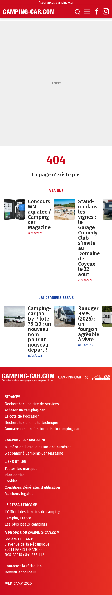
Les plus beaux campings (26, 524)
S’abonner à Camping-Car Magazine (34, 453)
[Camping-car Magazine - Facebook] (97, 11)
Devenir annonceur (20, 572)
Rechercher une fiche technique (31, 422)
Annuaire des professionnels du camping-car (42, 429)
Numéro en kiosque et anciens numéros (38, 447)
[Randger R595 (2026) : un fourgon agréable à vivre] (64, 327)
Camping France (18, 518)
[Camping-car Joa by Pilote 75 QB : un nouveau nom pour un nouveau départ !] (14, 332)
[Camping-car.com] (28, 11)
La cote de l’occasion (22, 416)
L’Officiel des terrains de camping (32, 512)
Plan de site (14, 475)
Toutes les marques (21, 468)
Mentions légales (19, 493)
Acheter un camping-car (25, 410)
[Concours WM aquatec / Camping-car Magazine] (14, 217)
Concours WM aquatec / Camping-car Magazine (39, 214)
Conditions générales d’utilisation (32, 487)
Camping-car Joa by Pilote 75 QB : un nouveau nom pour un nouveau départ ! (39, 329)
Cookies (11, 481)
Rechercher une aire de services (32, 404)
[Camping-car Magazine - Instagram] (106, 11)
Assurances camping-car (56, 2)
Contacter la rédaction (23, 566)
